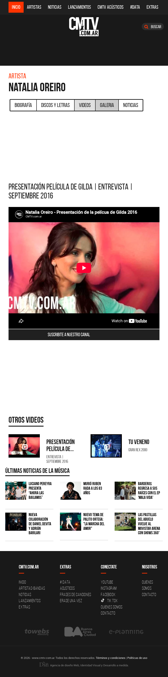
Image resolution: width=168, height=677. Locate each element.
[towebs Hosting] (37, 632)
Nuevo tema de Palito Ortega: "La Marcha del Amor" (93, 521)
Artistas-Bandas (32, 588)
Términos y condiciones (110, 658)
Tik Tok (112, 600)
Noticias (54, 7)
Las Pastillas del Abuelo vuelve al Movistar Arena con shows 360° (149, 523)
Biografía (23, 105)
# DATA (65, 582)
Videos (85, 105)
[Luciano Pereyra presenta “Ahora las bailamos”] (15, 491)
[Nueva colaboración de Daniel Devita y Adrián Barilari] (15, 522)
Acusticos (67, 588)
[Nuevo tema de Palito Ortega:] (70, 522)
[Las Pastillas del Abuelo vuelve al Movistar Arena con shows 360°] (125, 522)
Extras (152, 7)
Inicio (16, 7)
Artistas (34, 7)
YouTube (107, 582)
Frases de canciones (75, 594)
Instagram (109, 588)
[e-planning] (126, 632)
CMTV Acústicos (111, 7)
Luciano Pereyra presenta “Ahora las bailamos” (40, 490)
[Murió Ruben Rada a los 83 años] (70, 491)
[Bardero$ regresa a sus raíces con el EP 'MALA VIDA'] (125, 491)
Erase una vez (71, 600)
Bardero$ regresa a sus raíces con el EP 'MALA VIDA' (149, 490)
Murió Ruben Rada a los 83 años (92, 488)
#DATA (135, 7)
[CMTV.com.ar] (84, 26)
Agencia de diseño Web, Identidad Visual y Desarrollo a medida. (89, 665)
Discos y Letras (55, 105)
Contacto (108, 613)
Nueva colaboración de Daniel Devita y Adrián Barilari (40, 523)
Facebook (108, 594)
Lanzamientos (79, 7)
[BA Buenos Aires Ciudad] (79, 632)
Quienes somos (111, 607)
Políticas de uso (137, 658)
